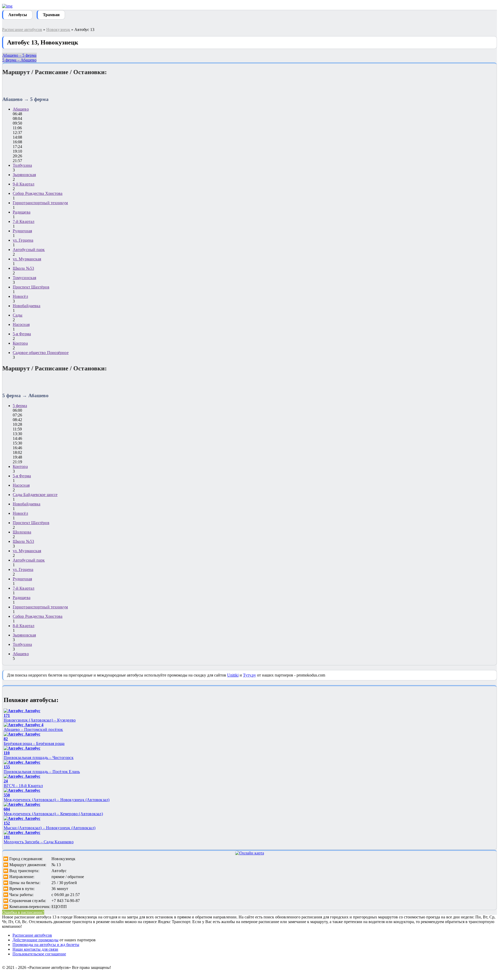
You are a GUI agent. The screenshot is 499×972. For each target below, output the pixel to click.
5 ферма (20, 405)
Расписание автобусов (22, 29)
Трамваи (51, 14)
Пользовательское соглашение (39, 954)
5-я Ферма (22, 334)
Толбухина (22, 165)
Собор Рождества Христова (37, 193)
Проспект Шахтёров (31, 287)
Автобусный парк (29, 249)
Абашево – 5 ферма (19, 55)
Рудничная (22, 231)
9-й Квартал (23, 184)
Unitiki (233, 675)
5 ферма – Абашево (19, 60)
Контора (20, 343)
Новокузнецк (58, 29)
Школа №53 (23, 268)
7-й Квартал (23, 221)
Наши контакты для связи (35, 949)
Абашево (21, 109)
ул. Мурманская (27, 259)
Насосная (21, 324)
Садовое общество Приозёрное (41, 352)
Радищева (21, 212)
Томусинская (24, 277)
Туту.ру (249, 675)
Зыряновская (24, 174)
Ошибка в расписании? (23, 912)
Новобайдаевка (26, 306)
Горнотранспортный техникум (40, 203)
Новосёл (20, 296)
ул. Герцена (23, 240)
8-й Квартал (23, 625)
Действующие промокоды (35, 940)
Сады (17, 315)
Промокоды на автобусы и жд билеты (45, 944)
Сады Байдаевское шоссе (35, 494)
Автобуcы (17, 14)
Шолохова (22, 532)
